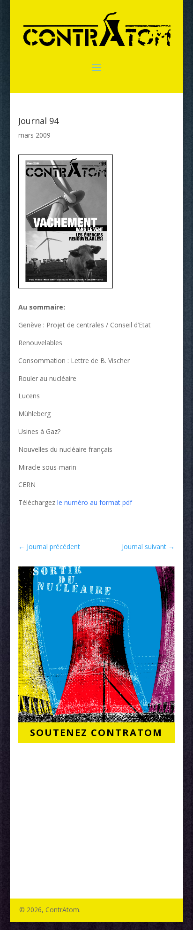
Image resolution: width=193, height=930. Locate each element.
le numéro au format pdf (94, 502)
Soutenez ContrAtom (96, 732)
